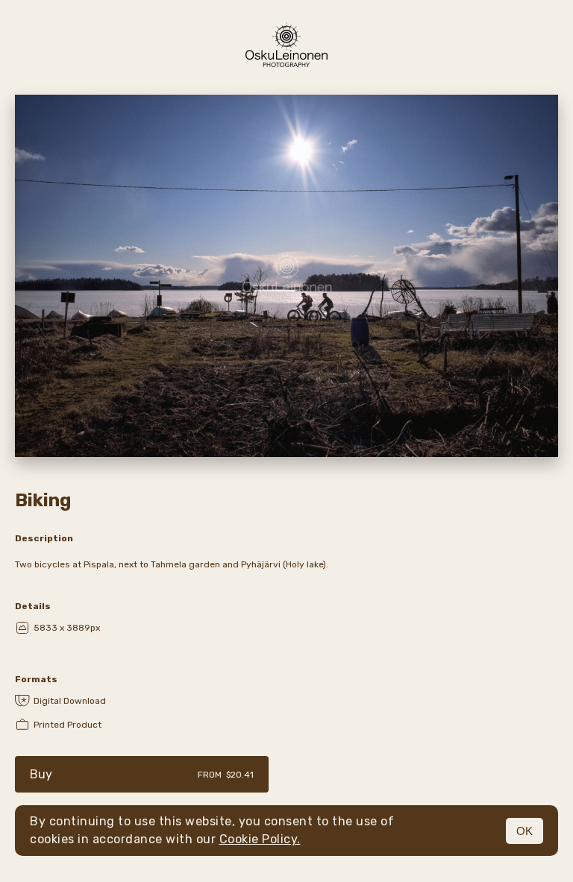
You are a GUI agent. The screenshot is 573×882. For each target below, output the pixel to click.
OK (524, 831)
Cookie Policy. (260, 839)
